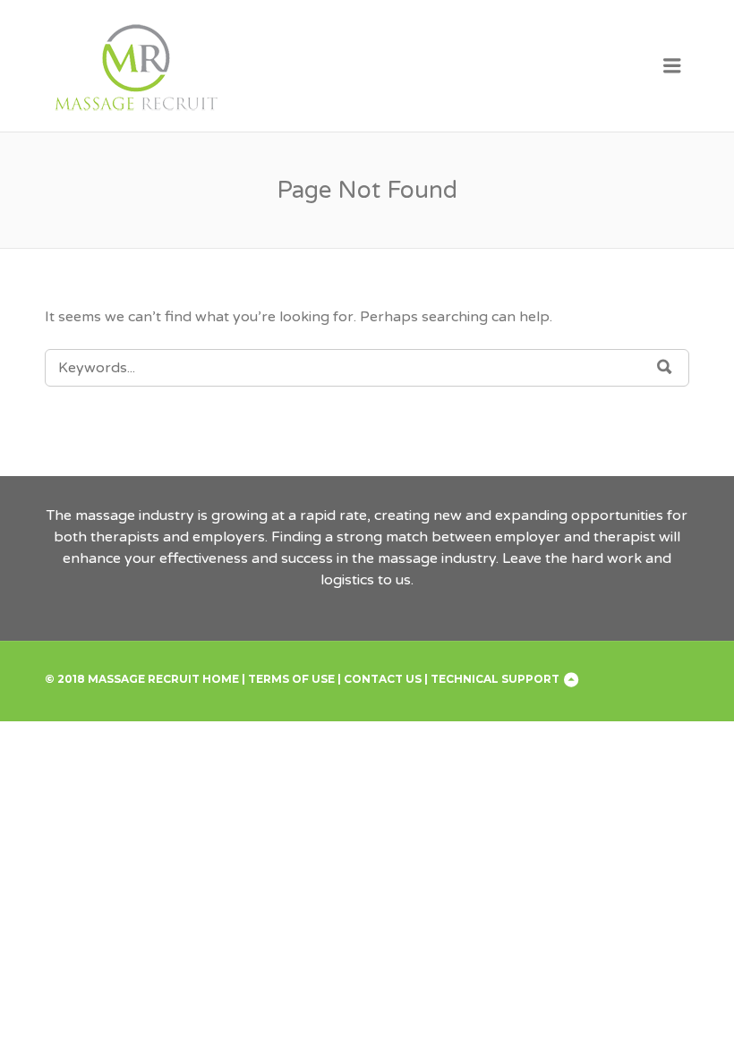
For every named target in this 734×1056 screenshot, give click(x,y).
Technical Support (495, 679)
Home (220, 679)
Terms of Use (291, 679)
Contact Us (383, 679)
